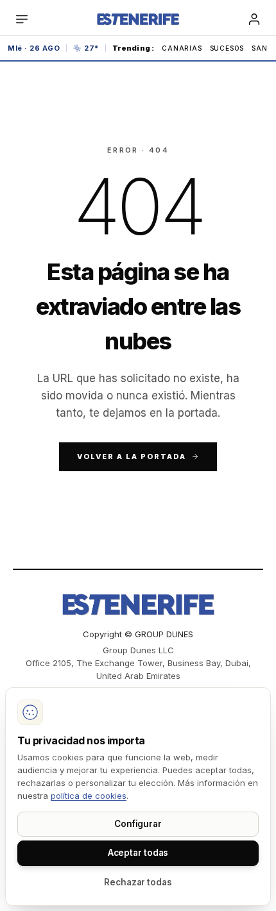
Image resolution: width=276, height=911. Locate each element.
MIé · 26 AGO (34, 48)
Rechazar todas (138, 882)
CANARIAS (182, 48)
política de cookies (88, 795)
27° (91, 48)
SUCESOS (227, 48)
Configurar (138, 824)
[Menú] (22, 19)
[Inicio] (138, 19)
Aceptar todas (138, 853)
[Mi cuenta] (254, 19)
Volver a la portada (131, 456)
